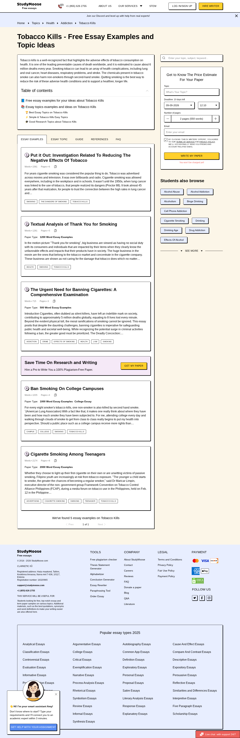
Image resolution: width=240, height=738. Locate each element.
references (99, 139)
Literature (129, 604)
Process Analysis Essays (88, 682)
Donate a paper (132, 587)
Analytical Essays (34, 644)
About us (105, 6)
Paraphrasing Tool (100, 590)
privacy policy (207, 142)
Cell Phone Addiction (175, 211)
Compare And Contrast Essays (192, 651)
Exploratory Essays (135, 667)
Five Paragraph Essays (187, 706)
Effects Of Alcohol (174, 239)
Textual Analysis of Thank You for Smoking (74, 224)
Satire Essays (131, 690)
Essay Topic (59, 139)
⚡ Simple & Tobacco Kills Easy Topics (46, 117)
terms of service (185, 142)
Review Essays (82, 706)
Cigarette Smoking (174, 220)
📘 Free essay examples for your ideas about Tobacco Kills (62, 100)
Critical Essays (82, 659)
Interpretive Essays (184, 698)
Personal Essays (133, 675)
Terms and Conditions (170, 559)
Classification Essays (36, 651)
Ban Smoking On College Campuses (67, 388)
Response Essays (134, 706)
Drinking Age (171, 230)
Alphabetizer (97, 574)
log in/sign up (182, 6)
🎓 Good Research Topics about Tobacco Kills (50, 121)
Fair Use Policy (166, 570)
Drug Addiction (197, 230)
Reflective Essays (184, 682)
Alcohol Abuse (172, 191)
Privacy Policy (165, 565)
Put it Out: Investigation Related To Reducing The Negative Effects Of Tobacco (81, 158)
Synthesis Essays (84, 721)
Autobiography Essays (137, 644)
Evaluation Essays (34, 667)
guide (79, 139)
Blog (126, 592)
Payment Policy (166, 576)
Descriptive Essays (185, 659)
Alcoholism (170, 201)
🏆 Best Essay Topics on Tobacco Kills (46, 112)
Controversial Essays (36, 659)
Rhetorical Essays (84, 690)
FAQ (118, 139)
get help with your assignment (33, 727)
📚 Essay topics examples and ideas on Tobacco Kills (58, 107)
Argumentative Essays (87, 644)
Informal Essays (83, 713)
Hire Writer (210, 6)
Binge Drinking (195, 201)
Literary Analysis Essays (138, 698)
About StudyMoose (134, 559)
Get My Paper (133, 365)
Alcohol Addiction (200, 191)
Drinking (200, 220)
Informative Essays (34, 675)
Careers (128, 570)
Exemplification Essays (87, 667)
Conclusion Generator (102, 579)
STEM (152, 6)
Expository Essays (184, 667)
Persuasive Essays (185, 675)
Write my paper (191, 155)
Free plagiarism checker (103, 559)
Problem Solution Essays (38, 682)
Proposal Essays (133, 682)
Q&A (126, 598)
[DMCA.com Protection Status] (198, 581)
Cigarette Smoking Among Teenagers (68, 454)
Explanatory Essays (135, 713)
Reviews (128, 576)
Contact (128, 565)
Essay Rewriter (98, 585)
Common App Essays (136, 651)
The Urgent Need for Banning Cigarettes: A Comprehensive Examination (73, 292)
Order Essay (97, 596)
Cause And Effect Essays (188, 644)
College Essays (82, 651)
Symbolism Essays (84, 698)
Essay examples (32, 139)
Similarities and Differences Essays (195, 690)
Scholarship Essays (185, 713)
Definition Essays (133, 659)
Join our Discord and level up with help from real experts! (118, 15)
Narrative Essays (83, 675)
